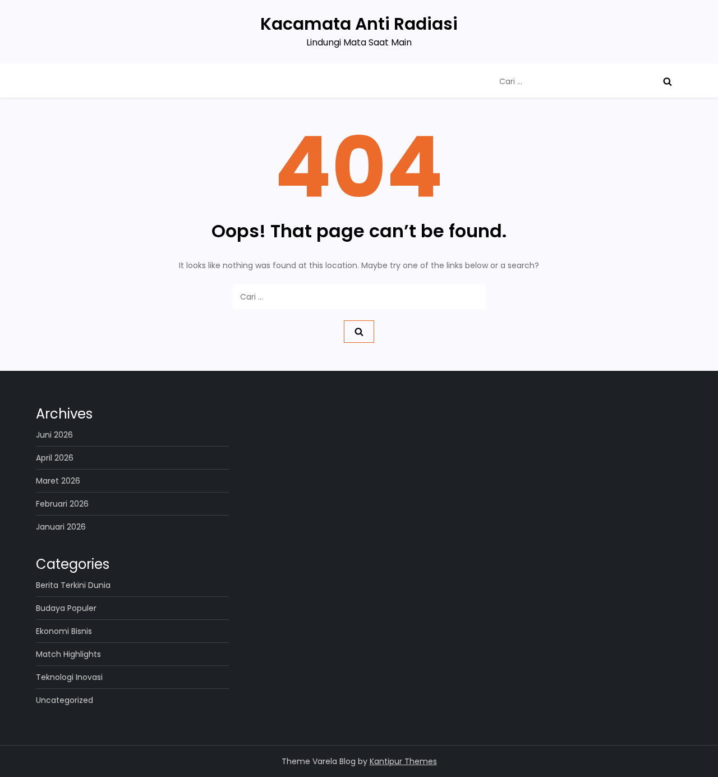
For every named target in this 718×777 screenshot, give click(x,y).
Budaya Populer (66, 608)
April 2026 (54, 457)
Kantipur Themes (403, 761)
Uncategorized (64, 700)
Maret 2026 (58, 480)
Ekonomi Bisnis (64, 631)
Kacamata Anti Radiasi (359, 24)
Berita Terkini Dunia (73, 585)
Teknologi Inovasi (69, 677)
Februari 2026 (62, 503)
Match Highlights (68, 654)
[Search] (667, 81)
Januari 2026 (61, 526)
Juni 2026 (54, 434)
